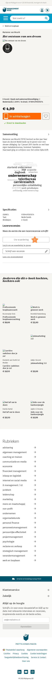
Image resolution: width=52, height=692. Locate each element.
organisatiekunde (11, 518)
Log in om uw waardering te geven (17, 245)
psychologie (8, 541)
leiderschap (8, 494)
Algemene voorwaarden (37, 650)
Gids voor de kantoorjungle (37, 413)
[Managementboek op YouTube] (26, 672)
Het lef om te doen (11, 412)
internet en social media (15, 480)
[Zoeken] (46, 18)
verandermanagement (14, 555)
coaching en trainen (12, 457)
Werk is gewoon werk (38, 318)
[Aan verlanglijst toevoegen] (45, 116)
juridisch (7, 490)
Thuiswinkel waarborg (15, 650)
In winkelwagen (19, 116)
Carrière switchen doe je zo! (11, 367)
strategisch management (15, 551)
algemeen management (15, 452)
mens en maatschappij (14, 504)
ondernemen (9, 513)
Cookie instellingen (38, 654)
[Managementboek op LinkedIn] (19, 672)
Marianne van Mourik (11, 32)
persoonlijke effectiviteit (14, 532)
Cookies (24, 654)
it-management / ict (13, 485)
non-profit (8, 508)
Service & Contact (38, 657)
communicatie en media (15, 461)
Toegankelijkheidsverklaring (16, 657)
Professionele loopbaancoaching (11, 318)
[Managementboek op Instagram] (33, 672)
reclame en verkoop (12, 546)
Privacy (16, 654)
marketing (8, 499)
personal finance (11, 523)
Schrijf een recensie (15, 251)
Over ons (26, 661)
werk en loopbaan (11, 560)
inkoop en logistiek (12, 476)
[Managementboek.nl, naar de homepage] (11, 11)
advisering (8, 447)
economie (7, 466)
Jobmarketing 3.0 (39, 363)
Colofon (7, 654)
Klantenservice (11, 589)
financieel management (14, 471)
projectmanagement (13, 537)
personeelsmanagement (15, 527)
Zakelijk (7, 595)
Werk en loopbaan (12, 26)
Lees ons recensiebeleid (13, 257)
